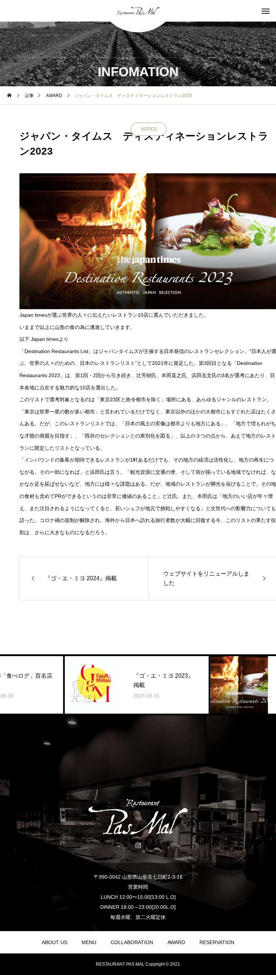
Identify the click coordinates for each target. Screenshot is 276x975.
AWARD (176, 942)
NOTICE (149, 129)
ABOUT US (54, 942)
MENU (89, 942)
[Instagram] (138, 845)
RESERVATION (216, 942)
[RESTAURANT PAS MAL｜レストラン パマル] (138, 10)
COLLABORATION (132, 942)
